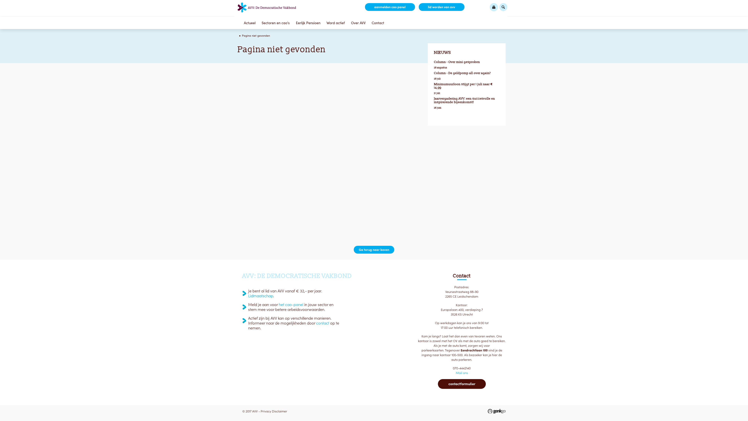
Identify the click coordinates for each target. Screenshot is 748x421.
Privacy (266, 411)
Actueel (250, 23)
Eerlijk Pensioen (308, 23)
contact (322, 323)
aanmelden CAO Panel (390, 7)
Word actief (335, 23)
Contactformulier (461, 384)
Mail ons (462, 373)
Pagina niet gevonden (256, 35)
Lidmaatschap (260, 295)
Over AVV (358, 23)
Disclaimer (279, 411)
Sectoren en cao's (276, 23)
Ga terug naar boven (374, 250)
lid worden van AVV (441, 7)
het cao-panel (291, 304)
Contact (378, 23)
